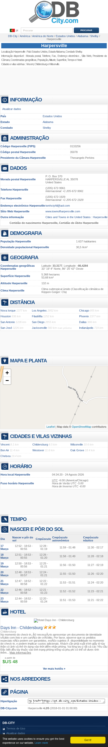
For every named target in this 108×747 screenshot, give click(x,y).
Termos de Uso (15, 728)
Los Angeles (39, 310)
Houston (6, 316)
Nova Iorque (8, 310)
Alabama (48, 121)
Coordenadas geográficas (23, 59)
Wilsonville (54, 64)
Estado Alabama (56, 51)
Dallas (83, 322)
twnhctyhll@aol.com (57, 205)
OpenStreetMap (81, 426)
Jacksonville (39, 327)
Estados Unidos (52, 116)
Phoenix (84, 316)
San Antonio (8, 322)
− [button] (7, 380)
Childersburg (40, 64)
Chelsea (6, 456)
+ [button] (7, 373)
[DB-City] (54, 24)
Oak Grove (77, 450)
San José (6, 327)
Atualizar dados (11, 108)
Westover (38, 450)
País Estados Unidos (37, 51)
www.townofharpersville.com (62, 211)
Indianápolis (86, 327)
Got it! (87, 740)
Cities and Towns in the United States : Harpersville (76, 217)
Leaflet (50, 426)
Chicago (84, 310)
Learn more (41, 742)
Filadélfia (37, 316)
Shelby (47, 127)
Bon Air (5, 450)
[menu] (13, 30)
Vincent (29, 64)
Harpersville (54, 45)
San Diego (38, 322)
